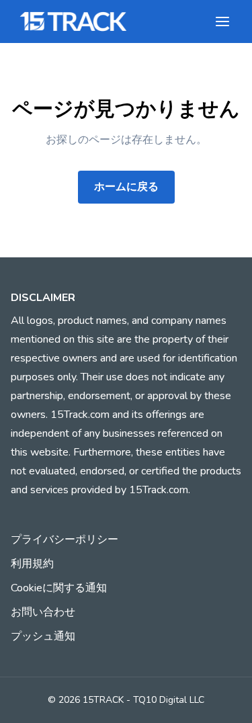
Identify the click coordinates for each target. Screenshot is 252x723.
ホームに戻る (126, 186)
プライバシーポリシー (64, 539)
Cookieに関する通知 (59, 588)
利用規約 (32, 563)
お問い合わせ (43, 612)
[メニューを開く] (222, 21)
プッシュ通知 (43, 636)
